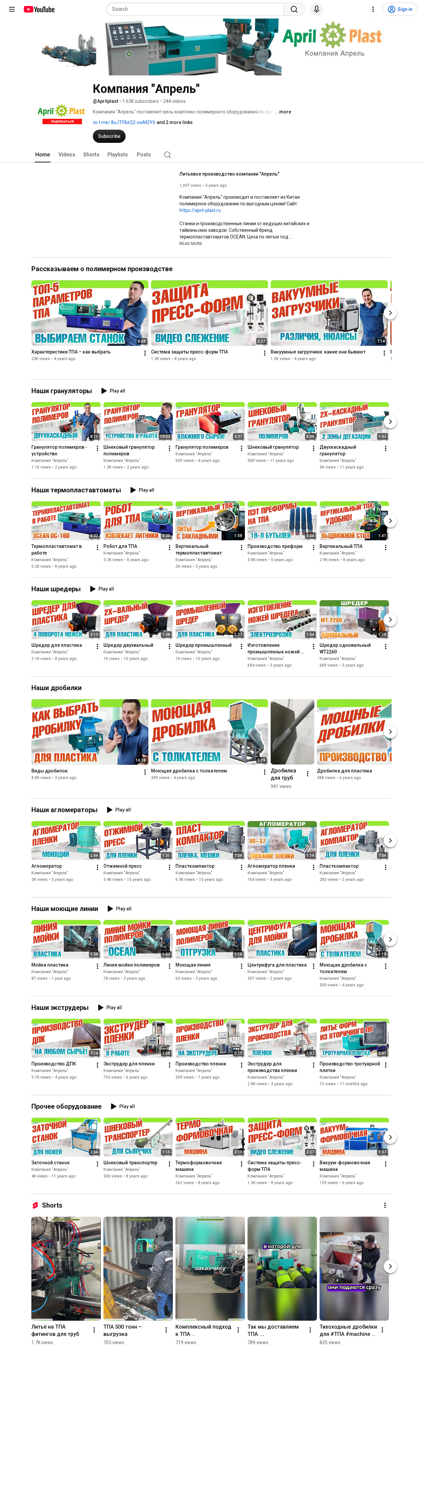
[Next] (390, 312)
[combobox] (197, 9)
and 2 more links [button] (175, 122)
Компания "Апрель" (49, 461)
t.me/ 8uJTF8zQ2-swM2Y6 (126, 122)
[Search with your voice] (316, 9)
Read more (190, 243)
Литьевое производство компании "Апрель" (229, 174)
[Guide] (12, 9)
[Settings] (373, 9)
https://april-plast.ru (200, 210)
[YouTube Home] (39, 9)
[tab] (43, 155)
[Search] (294, 9)
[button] (190, 243)
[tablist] (211, 155)
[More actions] (145, 353)
